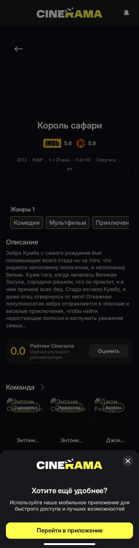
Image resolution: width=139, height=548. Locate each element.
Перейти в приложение (70, 530)
